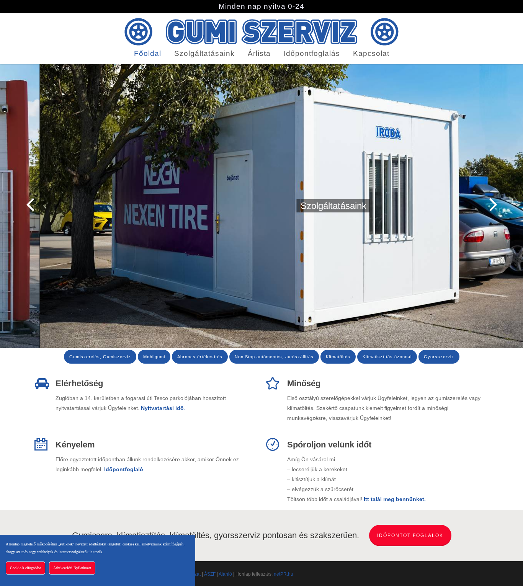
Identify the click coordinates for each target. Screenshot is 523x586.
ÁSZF (210, 574)
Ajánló (225, 574)
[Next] (507, 204)
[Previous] (15, 204)
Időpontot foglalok (410, 535)
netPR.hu (283, 574)
